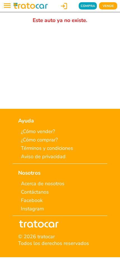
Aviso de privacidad (43, 156)
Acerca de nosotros (42, 183)
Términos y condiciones (47, 148)
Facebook (32, 200)
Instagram (32, 208)
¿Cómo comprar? (39, 139)
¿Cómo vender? (38, 131)
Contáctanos (35, 192)
